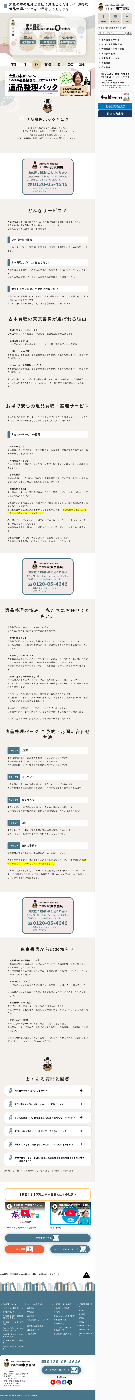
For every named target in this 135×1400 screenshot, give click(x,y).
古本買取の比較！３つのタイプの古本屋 (13, 1335)
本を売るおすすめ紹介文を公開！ (13, 1323)
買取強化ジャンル (111, 58)
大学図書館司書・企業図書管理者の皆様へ (13, 1317)
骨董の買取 (31, 1334)
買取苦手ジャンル (86, 1329)
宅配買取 (30, 1312)
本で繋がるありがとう (11, 1312)
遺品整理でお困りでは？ (63, 1334)
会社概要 (20, 1249)
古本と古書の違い (61, 1320)
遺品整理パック (33, 1330)
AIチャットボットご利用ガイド (13, 1348)
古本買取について (111, 40)
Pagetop (86, 1274)
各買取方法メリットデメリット (38, 1321)
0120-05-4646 (117, 73)
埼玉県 (81, 1318)
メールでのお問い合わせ (57, 1370)
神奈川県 (82, 1314)
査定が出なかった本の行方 (64, 1316)
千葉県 (81, 1322)
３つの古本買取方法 (112, 44)
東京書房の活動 (44, 1238)
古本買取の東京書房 (9, 1274)
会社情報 (106, 67)
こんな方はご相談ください (13, 1308)
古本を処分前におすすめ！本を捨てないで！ (13, 1329)
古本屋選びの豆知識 (62, 1308)
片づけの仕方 (59, 1324)
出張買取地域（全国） (86, 1305)
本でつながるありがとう (66, 1249)
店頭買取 (30, 1316)
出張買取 (30, 1308)
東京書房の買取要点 (35, 1326)
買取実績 (106, 63)
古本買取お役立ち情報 (113, 49)
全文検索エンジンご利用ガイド (13, 1342)
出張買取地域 (108, 53)
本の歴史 (57, 1312)
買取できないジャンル (86, 1335)
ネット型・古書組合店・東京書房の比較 (64, 1329)
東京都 (81, 1310)
